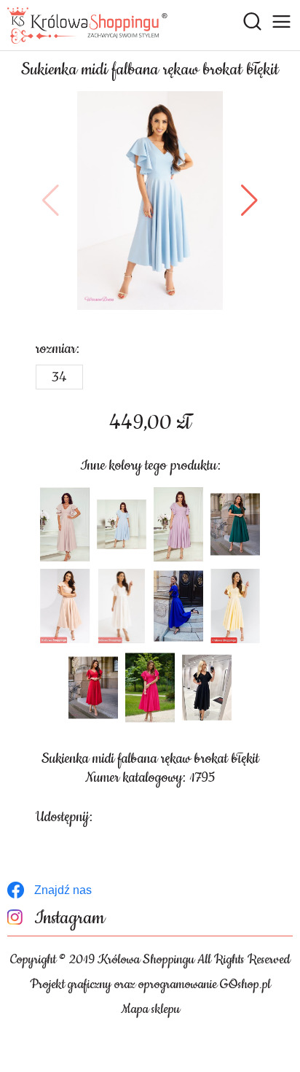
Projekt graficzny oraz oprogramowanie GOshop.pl (150, 984)
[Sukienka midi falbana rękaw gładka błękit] (121, 524)
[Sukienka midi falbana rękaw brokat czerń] (207, 687)
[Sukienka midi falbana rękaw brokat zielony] (235, 524)
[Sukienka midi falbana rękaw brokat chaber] (178, 606)
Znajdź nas (63, 890)
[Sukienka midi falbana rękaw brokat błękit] (150, 200)
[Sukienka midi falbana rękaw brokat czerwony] (93, 687)
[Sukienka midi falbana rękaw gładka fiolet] (178, 524)
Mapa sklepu (150, 1009)
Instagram (69, 918)
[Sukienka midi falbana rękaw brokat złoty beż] (65, 606)
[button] (50, 201)
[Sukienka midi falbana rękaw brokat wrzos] (65, 524)
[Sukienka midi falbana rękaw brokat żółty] (235, 606)
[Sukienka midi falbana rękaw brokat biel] (121, 606)
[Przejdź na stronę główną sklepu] (87, 25)
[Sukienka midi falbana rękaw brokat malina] (150, 687)
